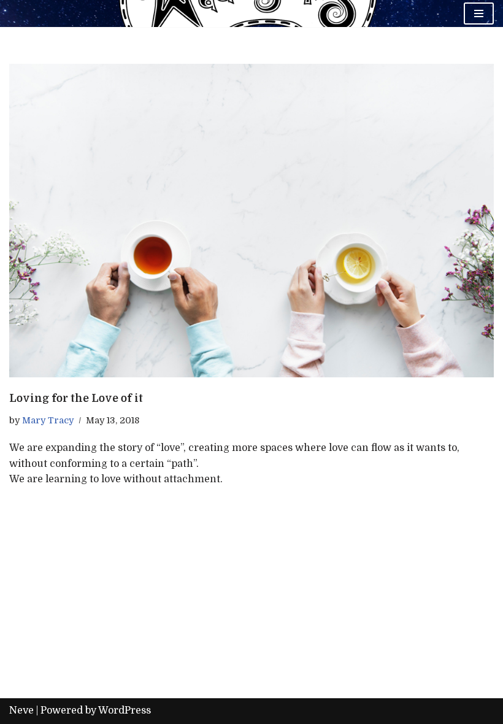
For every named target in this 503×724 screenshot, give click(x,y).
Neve (21, 710)
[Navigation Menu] (479, 13)
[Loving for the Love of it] (251, 220)
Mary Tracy (48, 420)
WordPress (124, 710)
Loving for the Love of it (76, 398)
